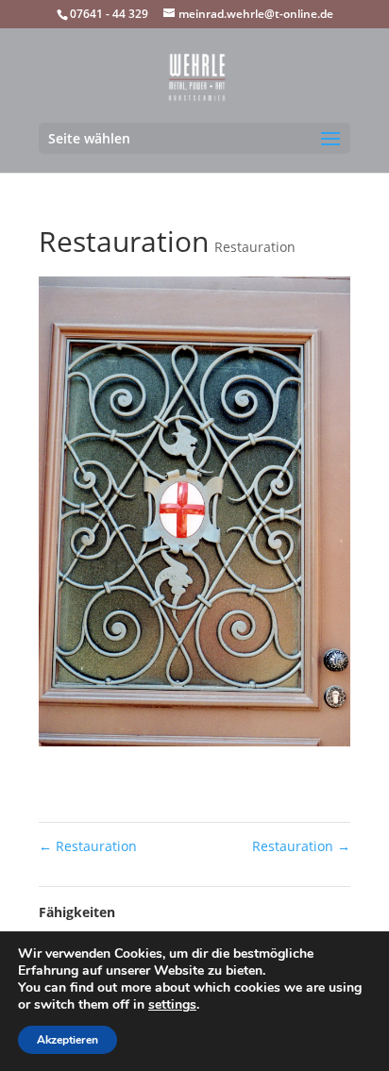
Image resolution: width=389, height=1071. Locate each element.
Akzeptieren (67, 1039)
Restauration (255, 247)
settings (172, 1004)
